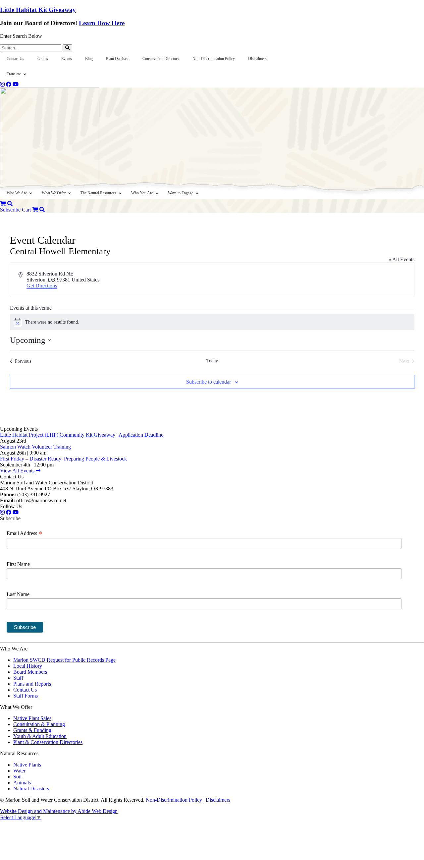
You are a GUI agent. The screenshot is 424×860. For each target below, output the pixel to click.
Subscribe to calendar (208, 382)
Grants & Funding (32, 730)
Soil (17, 776)
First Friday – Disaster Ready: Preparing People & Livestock (63, 458)
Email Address (24, 533)
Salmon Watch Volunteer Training (35, 447)
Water (19, 770)
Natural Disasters (31, 788)
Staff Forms (25, 696)
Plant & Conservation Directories (47, 742)
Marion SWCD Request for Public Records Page (64, 660)
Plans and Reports (32, 684)
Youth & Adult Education (40, 736)
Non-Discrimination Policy (174, 800)
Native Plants (27, 765)
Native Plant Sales (32, 718)
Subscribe (10, 210)
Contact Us (25, 690)
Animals (22, 782)
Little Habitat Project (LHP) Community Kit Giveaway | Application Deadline (81, 435)
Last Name (18, 594)
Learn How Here (102, 23)
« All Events (401, 259)
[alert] (212, 322)
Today (212, 360)
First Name (18, 564)
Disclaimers (218, 800)
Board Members (30, 672)
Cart (27, 210)
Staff (18, 678)
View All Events (18, 470)
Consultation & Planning (39, 724)
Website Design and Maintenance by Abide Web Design (59, 811)
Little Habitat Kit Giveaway (38, 9)
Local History (27, 666)
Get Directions (41, 285)
